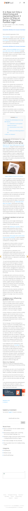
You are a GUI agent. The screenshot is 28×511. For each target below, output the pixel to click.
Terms (12, 496)
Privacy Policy (18, 496)
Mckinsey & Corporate (15, 226)
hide (16, 117)
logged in (11, 412)
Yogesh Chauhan (7, 24)
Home (4, 494)
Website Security (7, 452)
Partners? (21, 494)
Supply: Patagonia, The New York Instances (14, 176)
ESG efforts (17, 345)
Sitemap (20, 507)
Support (11, 498)
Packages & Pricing (12, 494)
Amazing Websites (13, 507)
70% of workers (6, 37)
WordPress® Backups (8, 455)
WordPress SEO (6, 400)
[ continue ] (5, 402)
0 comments (8, 26)
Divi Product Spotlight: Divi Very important (13, 440)
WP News (7, 496)
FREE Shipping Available (14, 477)
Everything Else (7, 450)
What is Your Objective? (9, 134)
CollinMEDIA (16, 505)
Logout (16, 498)
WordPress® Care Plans (14, 418)
